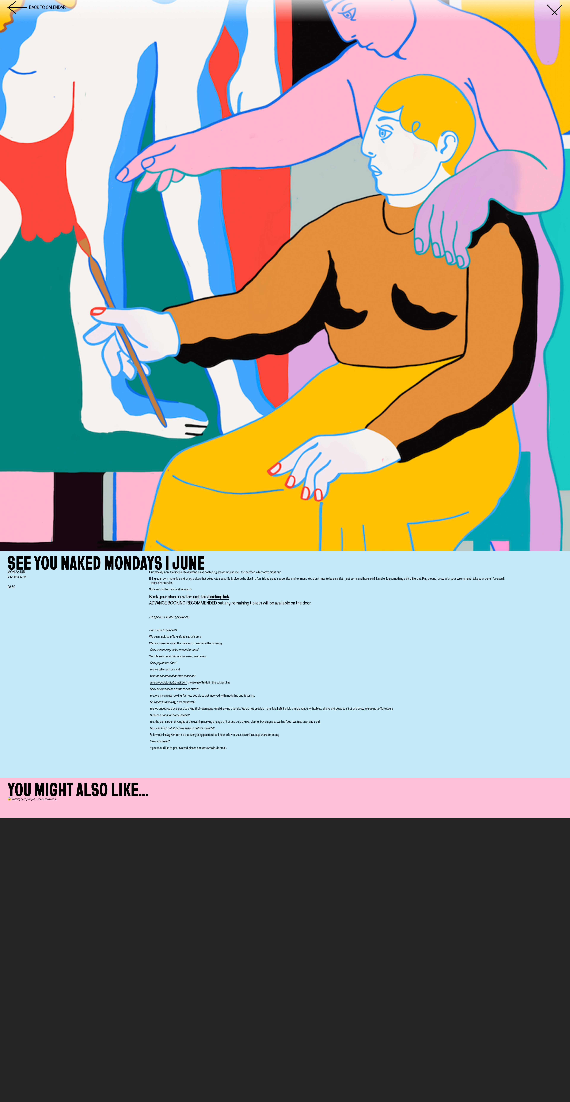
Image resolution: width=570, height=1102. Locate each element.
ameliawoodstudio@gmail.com (168, 682)
